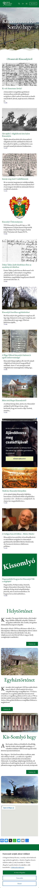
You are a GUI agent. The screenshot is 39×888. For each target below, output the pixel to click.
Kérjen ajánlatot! (19, 459)
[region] (19, 869)
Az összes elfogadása (19, 872)
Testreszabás (19, 878)
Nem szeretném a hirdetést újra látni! (19, 469)
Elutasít (19, 884)
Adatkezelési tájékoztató (17, 867)
